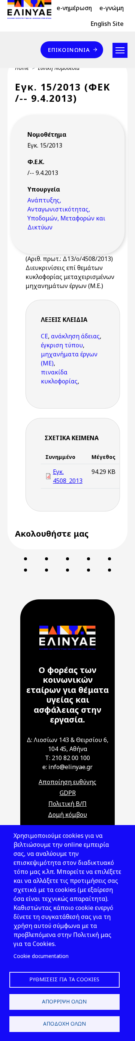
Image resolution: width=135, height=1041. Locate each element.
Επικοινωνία (69, 49)
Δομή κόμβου (67, 814)
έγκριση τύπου (62, 345)
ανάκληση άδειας (75, 336)
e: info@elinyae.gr (67, 767)
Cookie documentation (41, 956)
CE (44, 336)
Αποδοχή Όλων (64, 1023)
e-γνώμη (111, 8)
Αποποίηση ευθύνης (67, 782)
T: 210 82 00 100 (67, 758)
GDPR (68, 793)
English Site (107, 24)
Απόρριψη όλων (64, 1001)
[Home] (32, 9)
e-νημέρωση (74, 8)
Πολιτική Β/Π (67, 804)
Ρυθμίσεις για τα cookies (64, 979)
